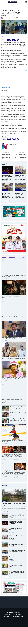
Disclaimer (12, 618)
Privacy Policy (17, 614)
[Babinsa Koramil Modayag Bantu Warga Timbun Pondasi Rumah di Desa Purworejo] (5, 515)
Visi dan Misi (6, 616)
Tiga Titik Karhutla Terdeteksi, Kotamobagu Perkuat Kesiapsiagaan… (15, 530)
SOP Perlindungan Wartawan (13, 612)
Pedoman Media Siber (18, 616)
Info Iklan (21, 618)
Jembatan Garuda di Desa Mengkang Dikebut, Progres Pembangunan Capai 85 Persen (13, 504)
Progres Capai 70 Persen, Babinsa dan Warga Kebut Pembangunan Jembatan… (16, 544)
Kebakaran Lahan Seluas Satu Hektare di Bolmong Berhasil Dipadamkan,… (15, 522)
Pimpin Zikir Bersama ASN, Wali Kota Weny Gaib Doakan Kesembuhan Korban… (17, 565)
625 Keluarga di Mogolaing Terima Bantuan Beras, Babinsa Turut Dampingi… (17, 537)
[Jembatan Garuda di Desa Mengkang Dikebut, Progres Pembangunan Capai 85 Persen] (14, 495)
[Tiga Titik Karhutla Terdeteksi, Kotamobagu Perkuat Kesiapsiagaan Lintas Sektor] (20, 170)
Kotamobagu (3, 15)
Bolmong (5, 501)
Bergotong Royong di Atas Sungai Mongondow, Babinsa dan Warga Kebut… (16, 572)
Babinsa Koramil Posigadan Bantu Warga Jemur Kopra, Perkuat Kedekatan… (16, 558)
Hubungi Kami (8, 614)
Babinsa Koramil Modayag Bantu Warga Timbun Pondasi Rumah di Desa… (16, 515)
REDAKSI (5, 618)
